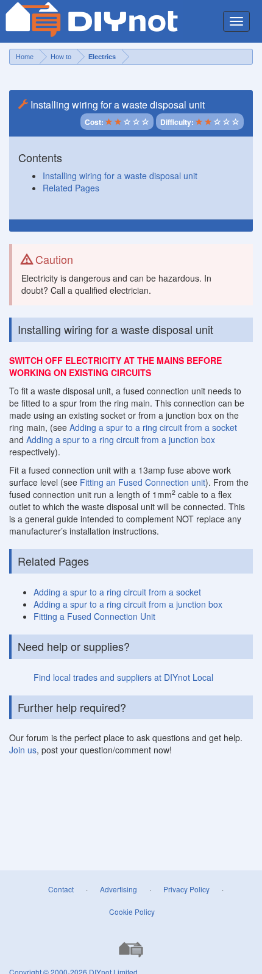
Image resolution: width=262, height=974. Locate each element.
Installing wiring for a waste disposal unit (120, 175)
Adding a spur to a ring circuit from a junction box (120, 439)
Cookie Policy (132, 911)
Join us (23, 750)
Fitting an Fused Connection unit (142, 482)
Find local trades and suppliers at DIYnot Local (123, 677)
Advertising (118, 889)
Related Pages (71, 188)
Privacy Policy (186, 889)
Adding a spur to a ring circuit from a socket (153, 427)
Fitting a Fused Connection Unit (94, 616)
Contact (61, 889)
